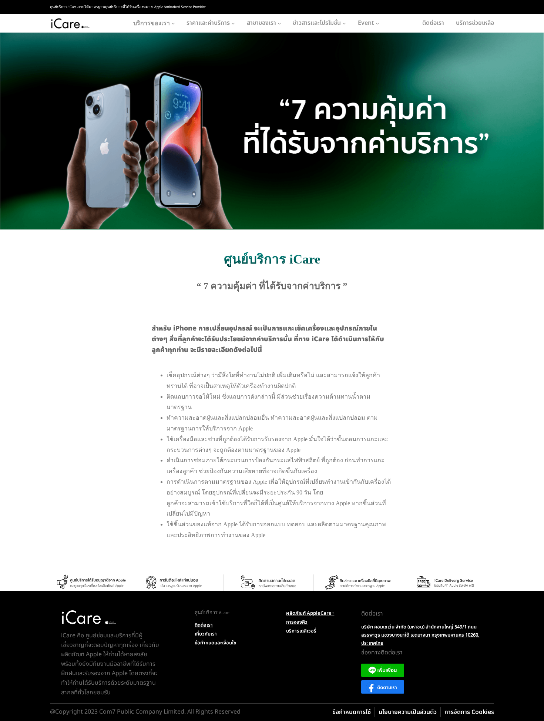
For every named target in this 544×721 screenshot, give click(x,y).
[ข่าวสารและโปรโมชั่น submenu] (344, 23)
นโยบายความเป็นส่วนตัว (408, 712)
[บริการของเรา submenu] (173, 23)
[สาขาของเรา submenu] (279, 23)
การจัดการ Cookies (469, 712)
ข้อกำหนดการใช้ (351, 712)
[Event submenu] (377, 23)
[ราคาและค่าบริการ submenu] (233, 23)
